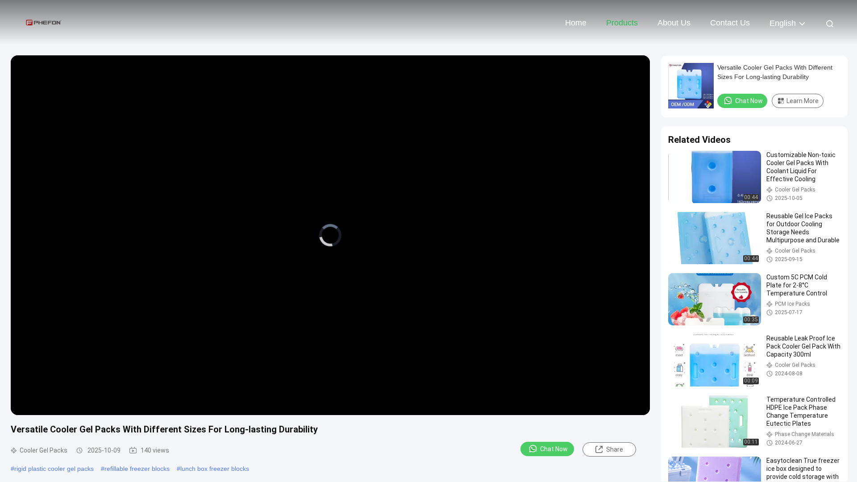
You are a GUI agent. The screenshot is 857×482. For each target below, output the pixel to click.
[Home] (44, 22)
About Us (674, 22)
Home (576, 22)
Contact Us (730, 22)
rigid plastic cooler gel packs (54, 468)
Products (622, 22)
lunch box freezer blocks (214, 468)
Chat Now (554, 449)
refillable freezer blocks (137, 468)
